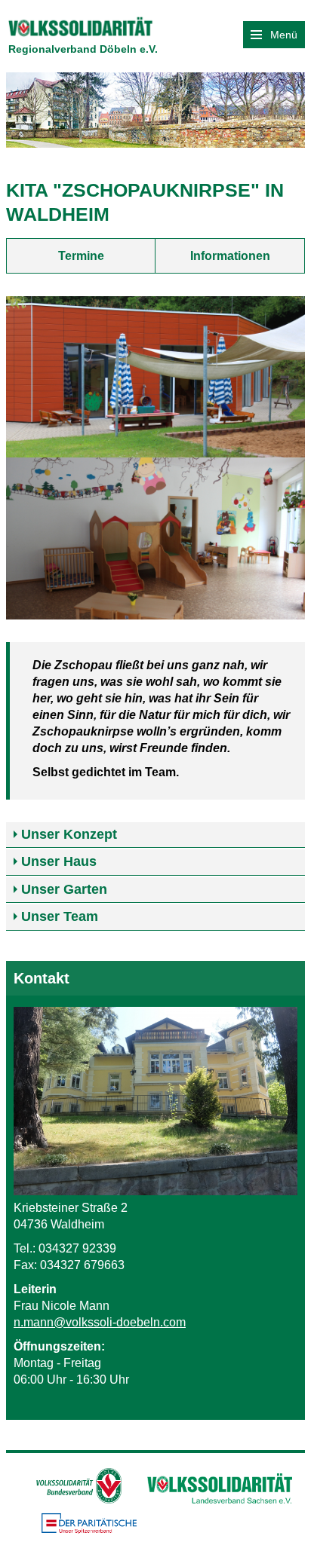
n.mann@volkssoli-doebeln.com (100, 1322)
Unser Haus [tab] (59, 861)
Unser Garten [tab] (64, 889)
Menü (282, 35)
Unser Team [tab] (59, 916)
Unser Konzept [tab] (69, 834)
